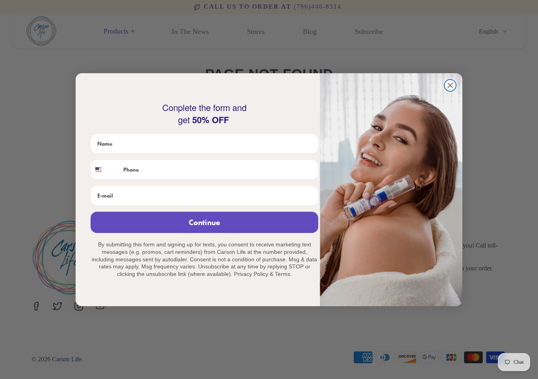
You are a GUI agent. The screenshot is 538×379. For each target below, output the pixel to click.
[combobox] (105, 169)
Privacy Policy (251, 274)
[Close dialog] (450, 85)
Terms (282, 274)
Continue (204, 222)
